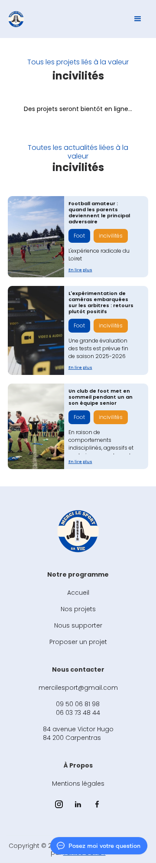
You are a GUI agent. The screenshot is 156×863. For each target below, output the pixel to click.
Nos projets (78, 609)
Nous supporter (78, 625)
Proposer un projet (78, 642)
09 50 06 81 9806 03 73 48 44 (78, 708)
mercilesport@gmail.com (78, 687)
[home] (16, 19)
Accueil (78, 592)
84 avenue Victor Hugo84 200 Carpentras (78, 733)
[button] (137, 19)
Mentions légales (78, 783)
